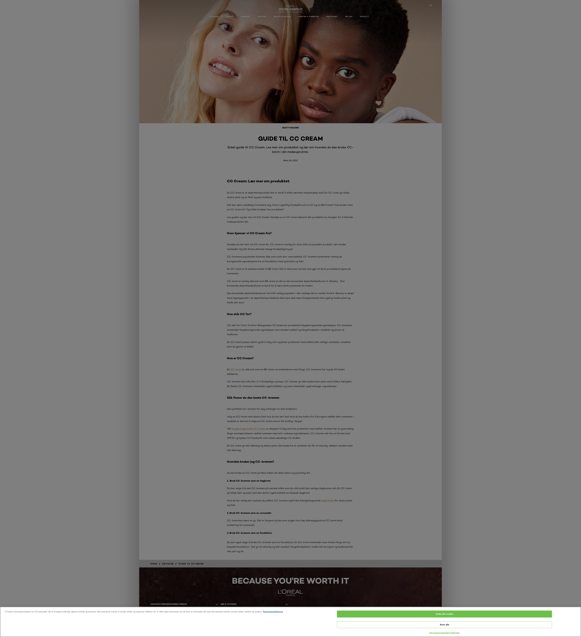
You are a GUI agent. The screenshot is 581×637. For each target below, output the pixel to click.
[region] (290, 622)
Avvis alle (444, 625)
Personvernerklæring (273, 612)
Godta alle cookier (444, 614)
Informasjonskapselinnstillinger (444, 633)
